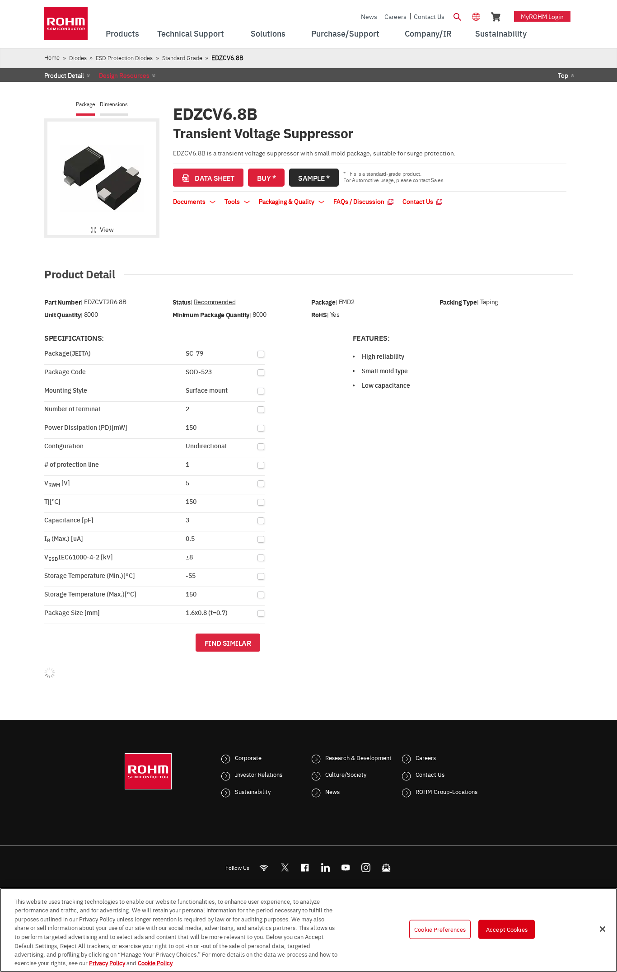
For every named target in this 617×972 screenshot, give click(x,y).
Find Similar (228, 643)
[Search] (457, 16)
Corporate (248, 757)
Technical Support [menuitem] (190, 33)
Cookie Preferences (440, 929)
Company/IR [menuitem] (428, 33)
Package (85, 104)
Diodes (78, 57)
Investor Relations (258, 774)
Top (563, 75)
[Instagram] (366, 867)
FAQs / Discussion (359, 201)
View (107, 229)
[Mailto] (386, 867)
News (369, 16)
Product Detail (64, 75)
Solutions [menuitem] (268, 33)
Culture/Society (345, 774)
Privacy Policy (107, 962)
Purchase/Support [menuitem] (345, 33)
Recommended (214, 301)
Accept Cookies (507, 929)
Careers (395, 16)
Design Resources (124, 75)
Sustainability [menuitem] (501, 33)
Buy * (266, 178)
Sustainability (253, 791)
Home (52, 57)
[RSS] (264, 867)
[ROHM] (66, 26)
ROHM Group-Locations (446, 791)
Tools (232, 201)
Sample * (313, 178)
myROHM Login (542, 16)
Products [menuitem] (122, 33)
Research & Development (358, 757)
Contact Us (429, 16)
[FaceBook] (305, 867)
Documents (190, 201)
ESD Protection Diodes (124, 57)
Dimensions (114, 104)
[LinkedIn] (325, 867)
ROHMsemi (284, 867)
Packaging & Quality (287, 201)
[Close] (602, 929)
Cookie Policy (155, 962)
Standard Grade (182, 57)
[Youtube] (345, 867)
